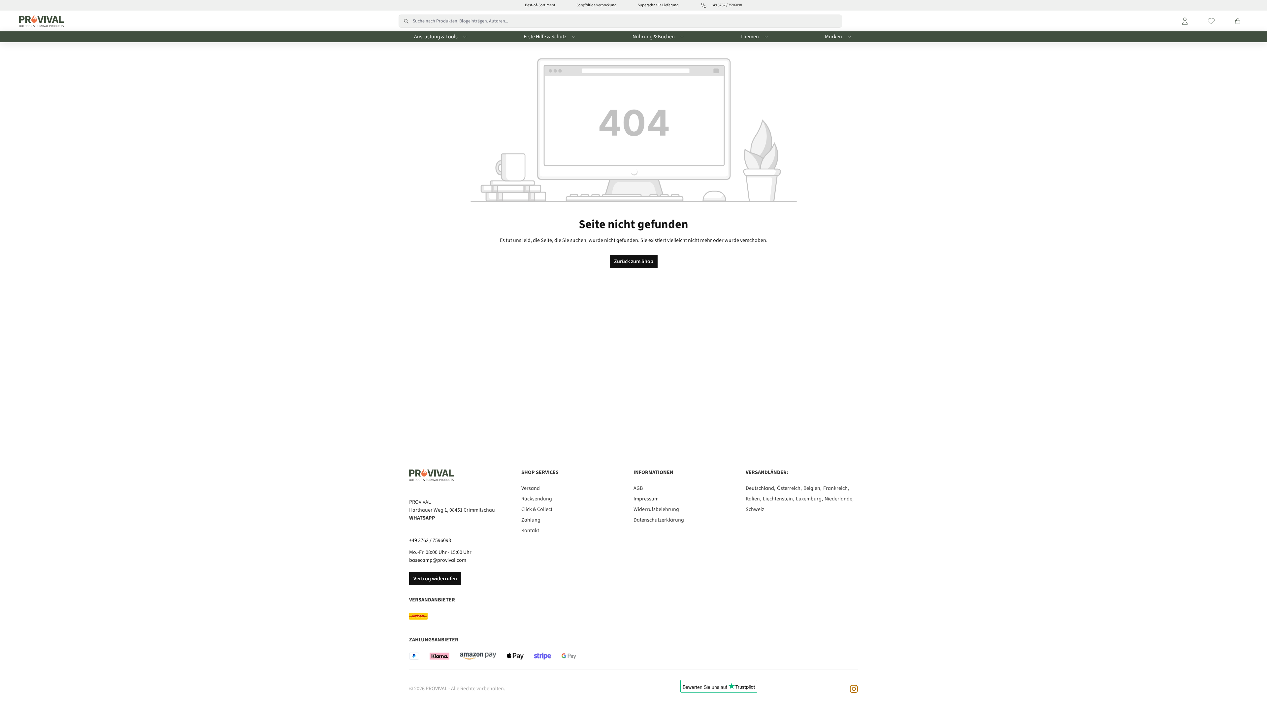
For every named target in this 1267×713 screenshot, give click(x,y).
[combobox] (627, 21)
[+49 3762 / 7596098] (704, 5)
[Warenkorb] (1238, 21)
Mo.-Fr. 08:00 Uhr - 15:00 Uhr (440, 552)
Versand (530, 488)
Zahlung (530, 520)
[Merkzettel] (1211, 21)
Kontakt (530, 530)
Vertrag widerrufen (435, 578)
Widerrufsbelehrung (656, 509)
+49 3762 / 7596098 (430, 540)
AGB (638, 488)
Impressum (646, 498)
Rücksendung (536, 498)
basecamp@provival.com (437, 560)
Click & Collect (536, 509)
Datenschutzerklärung (659, 520)
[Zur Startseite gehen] (40, 21)
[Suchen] (406, 21)
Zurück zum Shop (633, 261)
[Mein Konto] (1185, 21)
